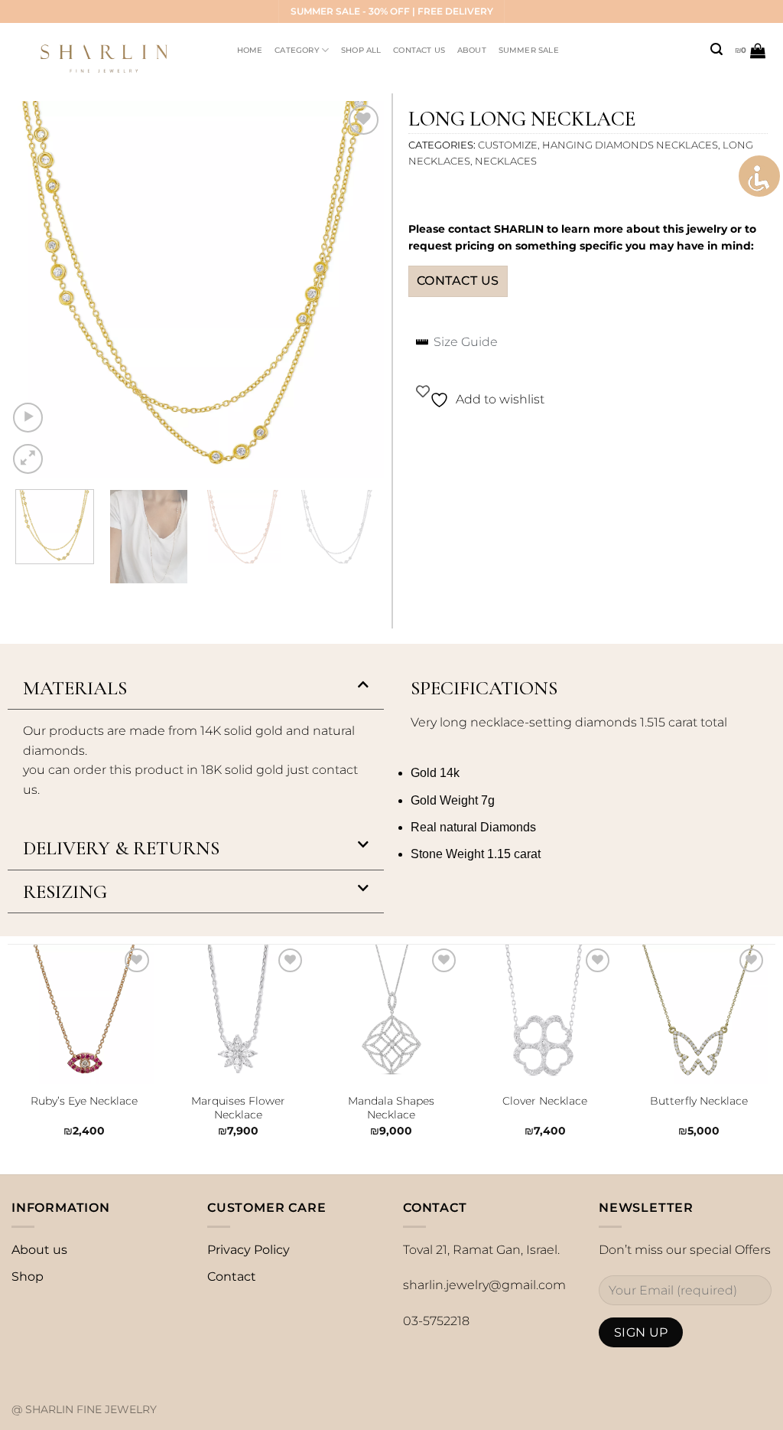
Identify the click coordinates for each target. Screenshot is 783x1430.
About (471, 50)
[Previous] (34, 289)
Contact (231, 1276)
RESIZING (65, 891)
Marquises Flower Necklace (238, 1108)
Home (250, 50)
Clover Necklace (544, 1101)
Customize (508, 145)
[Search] (716, 49)
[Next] (357, 289)
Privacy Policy (248, 1249)
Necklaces (506, 161)
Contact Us (419, 50)
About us (39, 1249)
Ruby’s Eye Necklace (84, 1101)
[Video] (28, 418)
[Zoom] (28, 459)
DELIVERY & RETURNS (121, 848)
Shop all (361, 50)
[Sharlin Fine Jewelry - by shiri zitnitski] (109, 50)
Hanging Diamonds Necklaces (630, 145)
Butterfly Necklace (699, 1101)
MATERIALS (75, 688)
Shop (27, 1276)
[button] (196, 688)
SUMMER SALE (529, 50)
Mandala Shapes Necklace (391, 1108)
